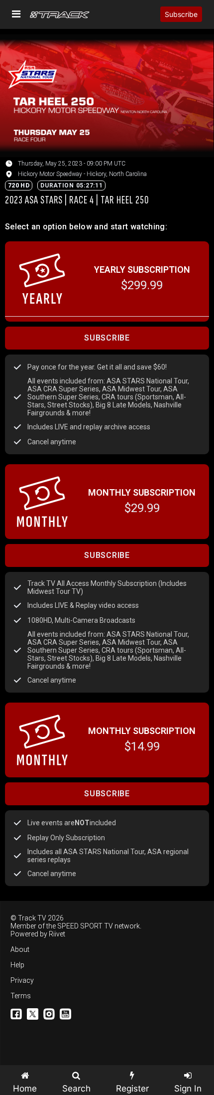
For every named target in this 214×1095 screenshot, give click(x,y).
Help (17, 965)
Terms (20, 996)
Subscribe (181, 14)
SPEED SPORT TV (85, 926)
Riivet (57, 934)
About (19, 949)
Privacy (22, 980)
